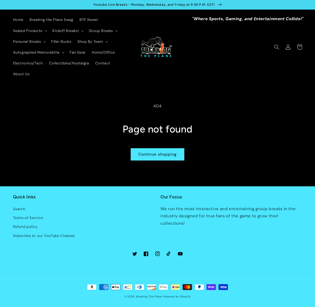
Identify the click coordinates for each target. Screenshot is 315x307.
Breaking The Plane (149, 296)
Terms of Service (28, 217)
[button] (29, 30)
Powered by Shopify (177, 296)
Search (19, 208)
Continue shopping (157, 154)
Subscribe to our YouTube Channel (44, 235)
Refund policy (25, 226)
